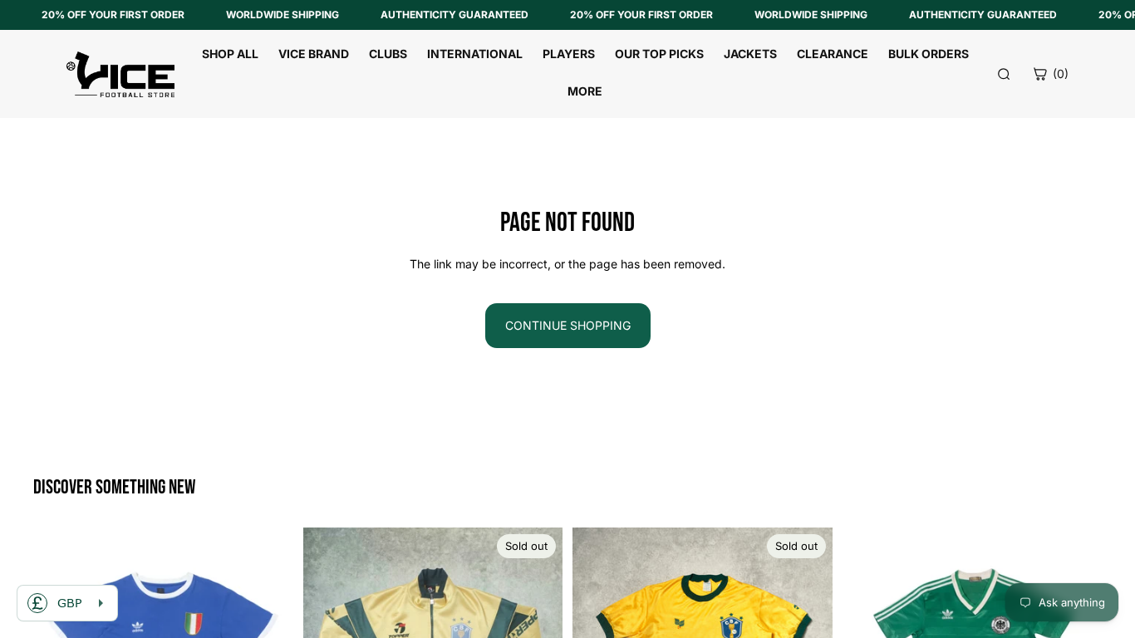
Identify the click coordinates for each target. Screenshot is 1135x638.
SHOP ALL (230, 54)
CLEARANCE (832, 54)
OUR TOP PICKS (659, 54)
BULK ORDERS (928, 54)
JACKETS (750, 54)
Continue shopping (568, 325)
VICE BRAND (313, 54)
